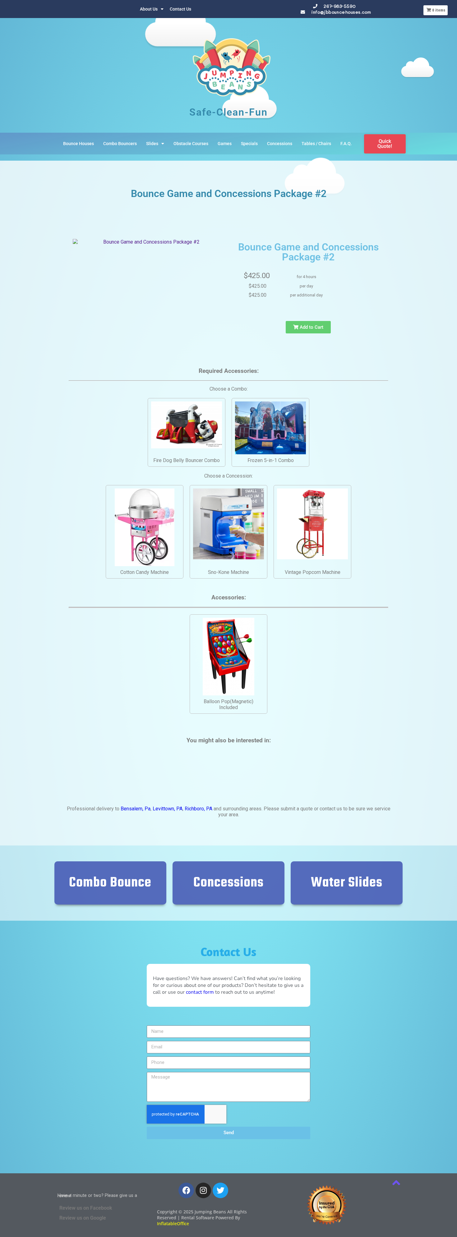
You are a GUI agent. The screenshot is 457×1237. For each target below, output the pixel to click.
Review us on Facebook (85, 1208)
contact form (200, 992)
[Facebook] (186, 1190)
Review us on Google (82, 1218)
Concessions (279, 143)
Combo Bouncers (120, 143)
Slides (152, 143)
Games (225, 143)
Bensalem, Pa (135, 809)
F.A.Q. (346, 143)
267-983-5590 (339, 6)
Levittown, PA (167, 809)
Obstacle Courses (190, 143)
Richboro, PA (198, 809)
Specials (249, 143)
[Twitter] (220, 1190)
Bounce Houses (78, 143)
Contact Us (180, 9)
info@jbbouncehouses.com (341, 12)
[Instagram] (203, 1190)
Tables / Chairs (316, 143)
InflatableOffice (173, 1223)
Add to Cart (310, 327)
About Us (149, 9)
